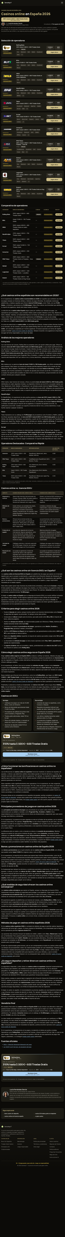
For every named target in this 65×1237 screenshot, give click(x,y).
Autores (19, 1144)
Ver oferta (58, 214)
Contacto (52, 1146)
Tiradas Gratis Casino (7, 1144)
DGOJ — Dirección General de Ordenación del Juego (17, 1044)
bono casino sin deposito (11, 1113)
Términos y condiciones (40, 1144)
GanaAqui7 (24, 1165)
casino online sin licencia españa (13, 1116)
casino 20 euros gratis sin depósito (22, 331)
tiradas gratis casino (31, 799)
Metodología (20, 1141)
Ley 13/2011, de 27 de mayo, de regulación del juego (17, 1047)
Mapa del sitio (53, 1154)
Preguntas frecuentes (56, 1152)
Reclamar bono (32, 754)
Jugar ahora (54, 52)
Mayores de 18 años (55, 1144)
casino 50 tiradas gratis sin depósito (45, 1113)
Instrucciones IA (54, 1157)
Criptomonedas (5, 1149)
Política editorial (54, 1149)
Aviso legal (37, 1146)
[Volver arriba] (61, 1233)
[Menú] (62, 2)
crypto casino (39, 1116)
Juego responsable (22, 1146)
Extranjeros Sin (5, 1146)
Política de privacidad (39, 1141)
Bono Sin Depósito (6, 1141)
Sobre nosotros (54, 1141)
